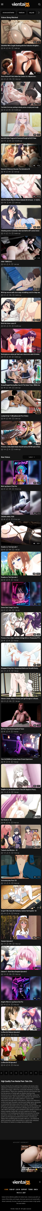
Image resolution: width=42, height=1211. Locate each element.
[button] (38, 12)
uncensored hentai (8, 12)
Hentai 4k (17, 1209)
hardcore (21, 12)
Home (6, 1189)
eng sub (31, 12)
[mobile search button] (39, 4)
